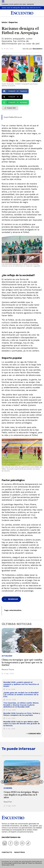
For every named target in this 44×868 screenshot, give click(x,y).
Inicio (4, 22)
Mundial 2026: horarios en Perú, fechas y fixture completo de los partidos (21, 714)
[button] (15, 91)
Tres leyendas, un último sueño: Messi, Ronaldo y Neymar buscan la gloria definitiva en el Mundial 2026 (21, 705)
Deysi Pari (8, 802)
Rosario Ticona (8, 670)
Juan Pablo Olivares (12, 117)
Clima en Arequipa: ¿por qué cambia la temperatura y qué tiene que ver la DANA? (22, 662)
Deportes (13, 22)
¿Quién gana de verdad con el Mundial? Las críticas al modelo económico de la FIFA (21, 695)
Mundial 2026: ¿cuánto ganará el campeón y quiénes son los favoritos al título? (21, 684)
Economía (8, 788)
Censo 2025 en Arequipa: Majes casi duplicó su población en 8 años (22, 7)
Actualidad (7, 656)
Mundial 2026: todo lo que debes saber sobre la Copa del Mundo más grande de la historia (21, 723)
